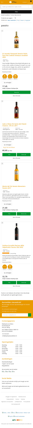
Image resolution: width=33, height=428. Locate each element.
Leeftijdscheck (18, 401)
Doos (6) (16, 92)
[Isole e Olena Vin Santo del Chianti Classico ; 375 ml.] (16, 110)
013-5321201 (5, 334)
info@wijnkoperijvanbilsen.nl (9, 336)
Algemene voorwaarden (7, 401)
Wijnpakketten (5, 365)
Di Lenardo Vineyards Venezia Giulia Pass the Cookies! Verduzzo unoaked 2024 (15, 55)
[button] (4, 76)
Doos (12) (23, 214)
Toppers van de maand (8, 363)
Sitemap (23, 399)
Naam (22, 20)
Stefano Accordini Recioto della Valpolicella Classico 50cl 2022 (13, 246)
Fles (9, 154)
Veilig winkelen (10, 399)
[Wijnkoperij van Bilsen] (13, 2)
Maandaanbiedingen (7, 362)
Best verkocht (12, 20)
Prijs (18, 20)
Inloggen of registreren (11, 396)
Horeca (17, 399)
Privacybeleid (27, 401)
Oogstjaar (27, 20)
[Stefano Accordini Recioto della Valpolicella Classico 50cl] (16, 231)
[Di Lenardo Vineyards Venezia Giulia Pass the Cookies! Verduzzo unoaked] (16, 40)
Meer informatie (16, 95)
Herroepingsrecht (15, 404)
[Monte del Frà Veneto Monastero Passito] (16, 172)
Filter (16, 12)
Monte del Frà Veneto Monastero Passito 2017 (13, 187)
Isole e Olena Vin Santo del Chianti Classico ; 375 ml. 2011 (14, 125)
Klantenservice (22, 396)
